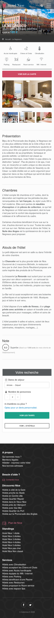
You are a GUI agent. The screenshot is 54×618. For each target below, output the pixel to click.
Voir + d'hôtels (27, 425)
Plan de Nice (15, 522)
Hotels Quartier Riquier (13, 498)
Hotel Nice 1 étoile (11, 533)
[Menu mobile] (48, 6)
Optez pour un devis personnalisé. (21, 407)
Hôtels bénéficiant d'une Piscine (17, 579)
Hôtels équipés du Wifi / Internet (17, 573)
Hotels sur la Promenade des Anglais (19, 513)
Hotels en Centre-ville (12, 495)
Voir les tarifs (27, 415)
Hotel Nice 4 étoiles (11, 542)
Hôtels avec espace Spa (13, 588)
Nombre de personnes (19, 391)
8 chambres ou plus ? (16, 403)
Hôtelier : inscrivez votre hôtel (16, 462)
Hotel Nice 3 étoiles (11, 539)
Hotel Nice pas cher (11, 548)
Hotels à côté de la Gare (13, 489)
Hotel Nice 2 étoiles (11, 536)
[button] (42, 5)
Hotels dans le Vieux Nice (14, 501)
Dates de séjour (16, 379)
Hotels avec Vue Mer (12, 507)
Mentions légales (10, 459)
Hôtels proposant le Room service (18, 585)
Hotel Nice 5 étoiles (11, 545)
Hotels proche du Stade (13, 492)
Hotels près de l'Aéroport (14, 504)
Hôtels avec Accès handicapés (16, 570)
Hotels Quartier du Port (13, 510)
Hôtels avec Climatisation (14, 564)
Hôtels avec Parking (11, 576)
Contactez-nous (12, 479)
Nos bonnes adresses (12, 465)
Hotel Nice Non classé (12, 551)
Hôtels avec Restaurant (13, 582)
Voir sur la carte (27, 74)
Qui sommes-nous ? (11, 456)
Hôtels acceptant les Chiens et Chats (19, 567)
